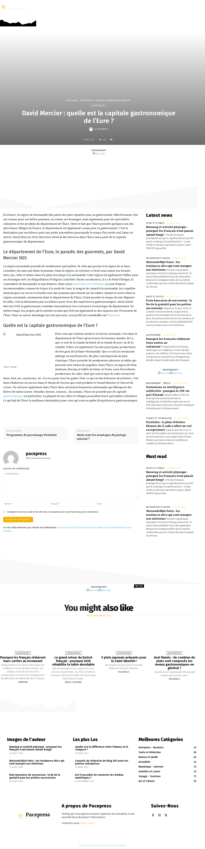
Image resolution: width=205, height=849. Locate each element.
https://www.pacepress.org (38, 458)
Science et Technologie (159, 418)
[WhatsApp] (117, 161)
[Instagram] (197, 16)
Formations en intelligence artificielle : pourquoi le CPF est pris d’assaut (167, 390)
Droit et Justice (155, 297)
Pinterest (113, 315)
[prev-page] (97, 687)
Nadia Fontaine (73, 682)
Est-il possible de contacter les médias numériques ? (99, 776)
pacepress (102, 129)
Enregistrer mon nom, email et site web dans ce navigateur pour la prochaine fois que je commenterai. (53, 512)
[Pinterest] (110, 161)
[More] (124, 161)
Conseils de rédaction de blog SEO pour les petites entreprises (101, 762)
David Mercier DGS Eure (88, 284)
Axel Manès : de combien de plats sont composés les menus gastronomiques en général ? (174, 662)
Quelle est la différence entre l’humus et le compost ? (101, 748)
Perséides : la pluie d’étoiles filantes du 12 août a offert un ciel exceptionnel (169, 425)
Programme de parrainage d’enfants (31, 435)
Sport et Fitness (155, 223)
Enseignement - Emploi (158, 383)
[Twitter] (202, 16)
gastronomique (13, 396)
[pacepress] (91, 129)
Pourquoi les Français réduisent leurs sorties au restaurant (23, 659)
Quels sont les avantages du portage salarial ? (101, 436)
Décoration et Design (158, 258)
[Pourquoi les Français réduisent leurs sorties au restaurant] (23, 637)
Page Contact (87, 823)
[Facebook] (192, 16)
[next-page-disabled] (100, 687)
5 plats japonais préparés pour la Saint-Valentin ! (123, 659)
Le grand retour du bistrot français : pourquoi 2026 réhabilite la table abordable (73, 660)
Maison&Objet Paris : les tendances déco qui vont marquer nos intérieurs (169, 265)
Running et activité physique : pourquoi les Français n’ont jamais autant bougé (169, 230)
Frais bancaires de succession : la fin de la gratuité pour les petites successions (169, 304)
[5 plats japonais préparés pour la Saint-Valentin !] (124, 637)
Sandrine (23, 682)
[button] (200, 6)
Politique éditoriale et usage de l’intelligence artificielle (102, 845)
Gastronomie (72, 100)
